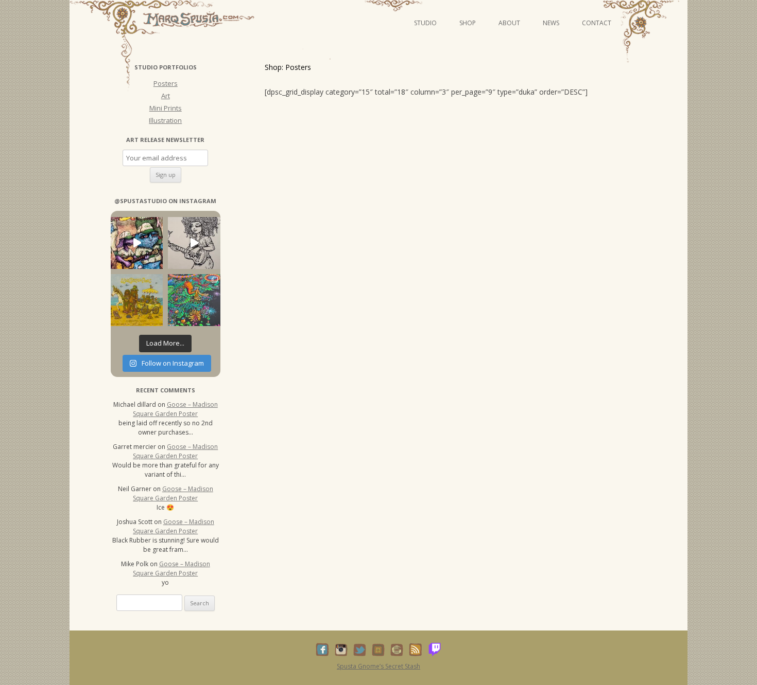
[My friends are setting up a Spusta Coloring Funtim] (194, 243)
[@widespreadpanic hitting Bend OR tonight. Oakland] (137, 300)
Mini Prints (165, 108)
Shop (467, 23)
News (551, 23)
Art (165, 95)
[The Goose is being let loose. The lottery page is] (194, 300)
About (509, 23)
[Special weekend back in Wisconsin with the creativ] (137, 243)
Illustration (165, 120)
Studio (425, 23)
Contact (596, 23)
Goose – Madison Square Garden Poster (175, 409)
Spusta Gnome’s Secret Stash (378, 666)
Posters (165, 83)
